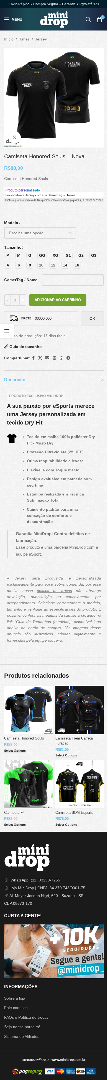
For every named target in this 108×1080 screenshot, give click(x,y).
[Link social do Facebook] (33, 358)
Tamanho (13, 247)
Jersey (41, 39)
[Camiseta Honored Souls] (28, 710)
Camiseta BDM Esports (74, 813)
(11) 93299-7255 (45, 880)
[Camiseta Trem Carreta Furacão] (79, 710)
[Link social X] (40, 358)
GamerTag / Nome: (21, 280)
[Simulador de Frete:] (41, 318)
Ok (92, 318)
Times (24, 39)
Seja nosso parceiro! (22, 1027)
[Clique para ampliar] (14, 137)
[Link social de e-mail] (47, 358)
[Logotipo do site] (54, 19)
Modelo (11, 222)
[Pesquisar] (88, 19)
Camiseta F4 (14, 813)
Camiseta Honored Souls (24, 738)
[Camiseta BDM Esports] (79, 784)
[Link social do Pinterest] (54, 358)
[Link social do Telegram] (68, 358)
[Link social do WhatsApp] (61, 358)
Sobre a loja (14, 998)
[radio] (7, 255)
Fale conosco (16, 1007)
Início (9, 39)
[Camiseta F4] (28, 784)
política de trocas (54, 590)
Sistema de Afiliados (21, 1036)
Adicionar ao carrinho (58, 300)
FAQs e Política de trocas (26, 1017)
